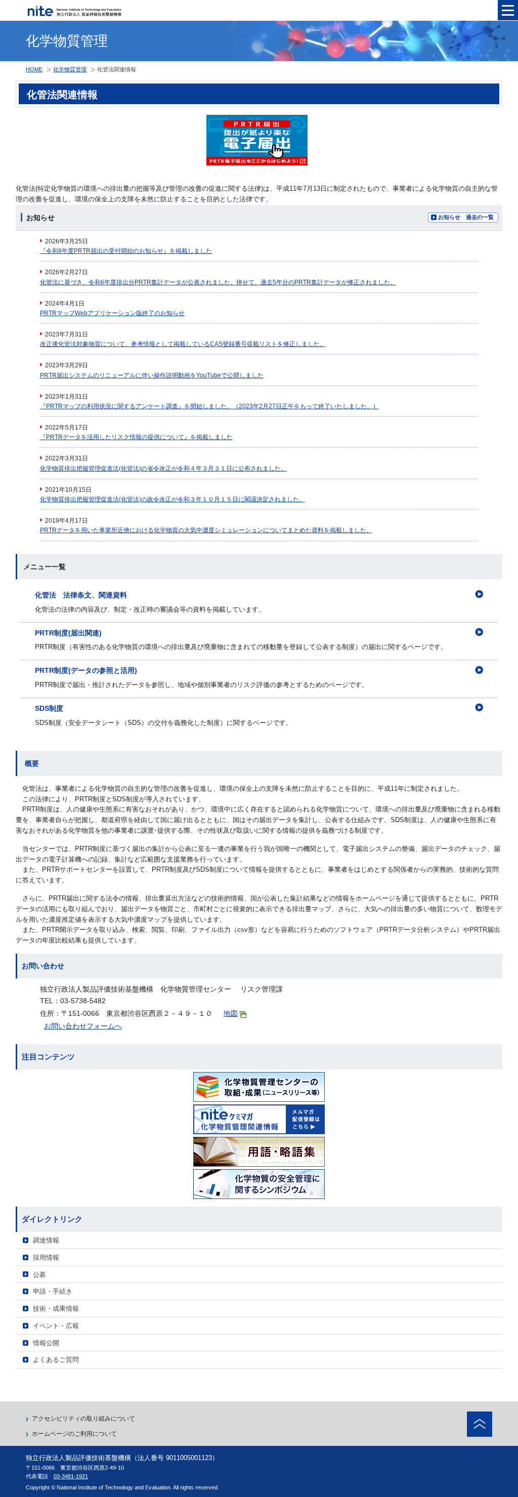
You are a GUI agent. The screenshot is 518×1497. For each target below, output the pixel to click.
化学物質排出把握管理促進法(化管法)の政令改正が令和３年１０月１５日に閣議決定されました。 (172, 499)
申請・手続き (52, 1291)
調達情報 (46, 1240)
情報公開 (46, 1343)
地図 (231, 1013)
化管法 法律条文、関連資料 (81, 595)
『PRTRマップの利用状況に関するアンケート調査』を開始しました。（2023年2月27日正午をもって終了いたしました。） (209, 406)
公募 (39, 1274)
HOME (34, 69)
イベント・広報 (56, 1326)
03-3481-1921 (71, 1476)
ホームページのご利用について (74, 1433)
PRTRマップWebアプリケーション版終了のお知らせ (112, 313)
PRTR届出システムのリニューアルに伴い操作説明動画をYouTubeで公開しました (152, 375)
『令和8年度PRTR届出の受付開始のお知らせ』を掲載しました (126, 250)
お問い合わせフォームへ (83, 1026)
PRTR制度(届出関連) (68, 633)
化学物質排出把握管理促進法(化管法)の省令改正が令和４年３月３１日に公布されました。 (163, 468)
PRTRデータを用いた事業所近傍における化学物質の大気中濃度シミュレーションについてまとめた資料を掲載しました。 (206, 530)
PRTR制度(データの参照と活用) (86, 670)
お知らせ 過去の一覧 (466, 217)
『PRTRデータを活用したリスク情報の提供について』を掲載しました (136, 437)
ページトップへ (479, 1424)
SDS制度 (49, 708)
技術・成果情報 (56, 1308)
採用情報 (46, 1257)
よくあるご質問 (56, 1359)
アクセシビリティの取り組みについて (83, 1418)
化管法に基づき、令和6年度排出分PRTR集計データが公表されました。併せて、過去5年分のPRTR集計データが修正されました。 (218, 282)
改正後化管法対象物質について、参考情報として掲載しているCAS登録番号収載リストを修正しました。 (183, 344)
